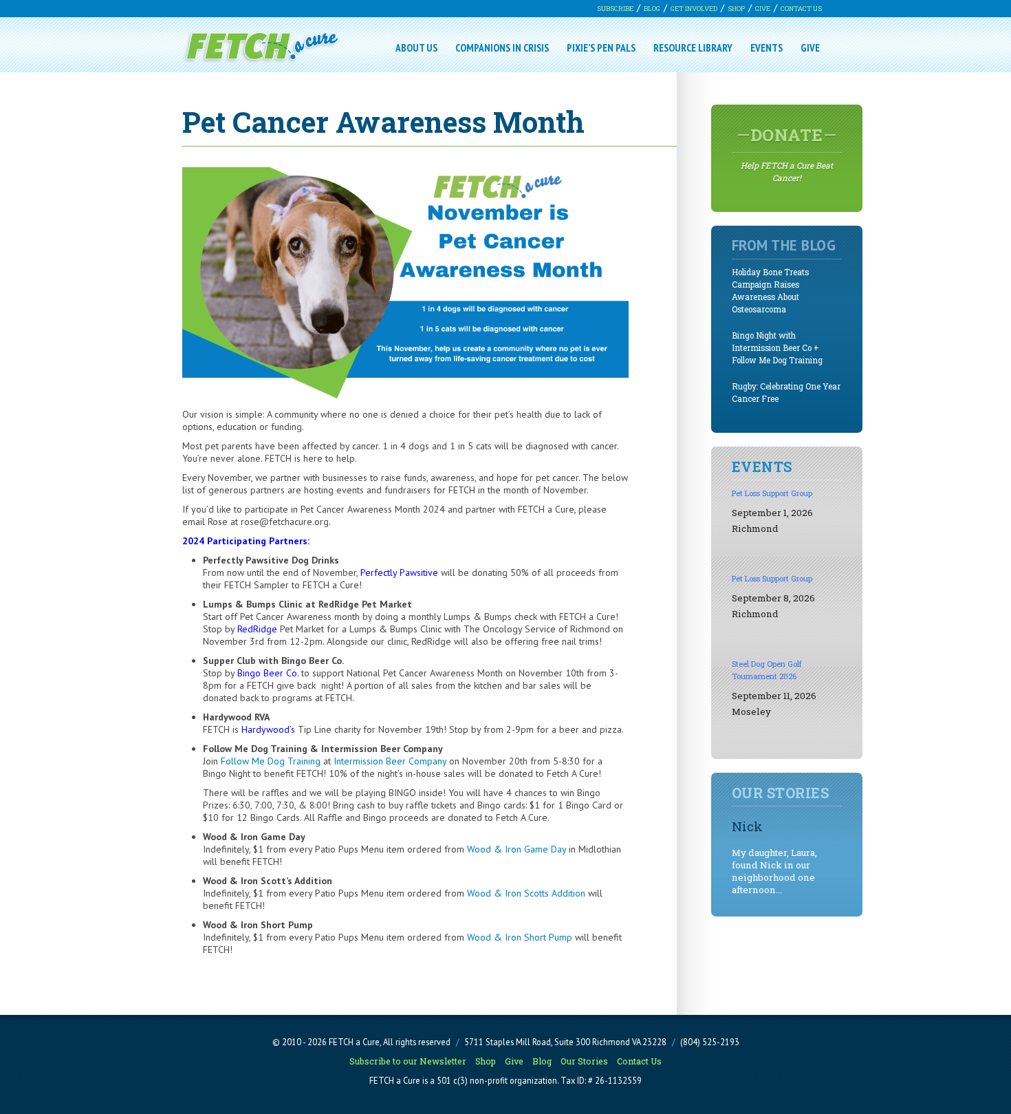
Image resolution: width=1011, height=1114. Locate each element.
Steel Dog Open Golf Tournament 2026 (767, 669)
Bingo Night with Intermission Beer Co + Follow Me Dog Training (777, 347)
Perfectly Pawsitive (398, 572)
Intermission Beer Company (390, 761)
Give (762, 8)
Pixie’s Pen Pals (601, 47)
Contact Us (801, 8)
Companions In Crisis (502, 47)
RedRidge (257, 629)
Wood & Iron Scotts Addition (526, 893)
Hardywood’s (268, 729)
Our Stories (584, 1061)
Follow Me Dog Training (270, 761)
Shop (736, 8)
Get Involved (694, 8)
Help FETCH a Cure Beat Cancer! (787, 153)
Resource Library (692, 47)
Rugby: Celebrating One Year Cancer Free (786, 392)
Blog (652, 8)
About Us (416, 47)
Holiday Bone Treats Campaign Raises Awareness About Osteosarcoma (770, 290)
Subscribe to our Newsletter (407, 1061)
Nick (747, 826)
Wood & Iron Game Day (516, 849)
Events (766, 47)
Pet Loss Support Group (772, 493)
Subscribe (615, 8)
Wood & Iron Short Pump (519, 937)
